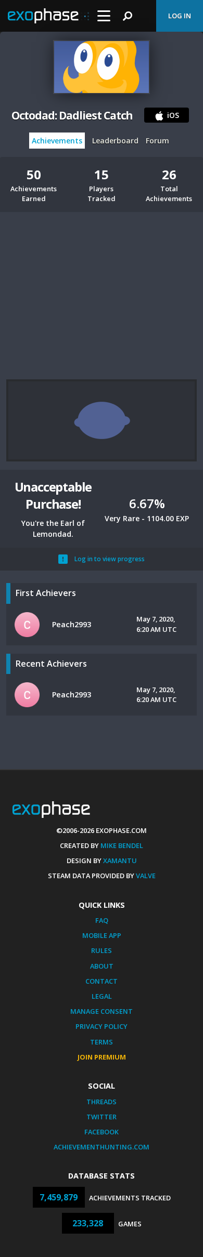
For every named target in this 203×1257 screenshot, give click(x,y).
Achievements (57, 140)
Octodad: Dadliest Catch (72, 115)
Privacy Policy (101, 1026)
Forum (157, 140)
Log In (179, 15)
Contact (101, 981)
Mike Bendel (121, 845)
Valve (146, 875)
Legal (102, 996)
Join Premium (102, 1057)
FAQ (101, 920)
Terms (101, 1042)
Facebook (101, 1131)
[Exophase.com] (48, 16)
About (101, 966)
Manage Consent (101, 1011)
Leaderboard (115, 140)
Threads (101, 1101)
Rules (101, 950)
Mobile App (101, 935)
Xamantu (120, 860)
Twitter (101, 1116)
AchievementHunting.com (101, 1147)
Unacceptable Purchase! (53, 495)
